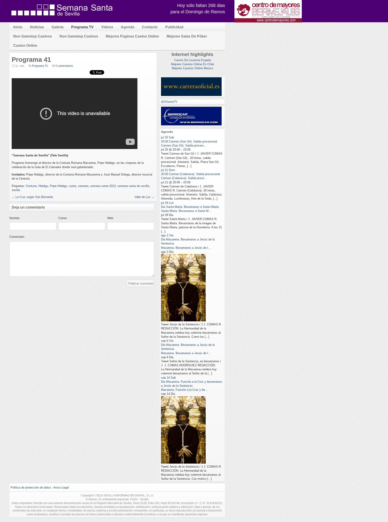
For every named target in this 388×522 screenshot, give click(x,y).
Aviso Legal (61, 487)
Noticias (37, 27)
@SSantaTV (169, 101)
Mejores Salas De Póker (187, 36)
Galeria (58, 27)
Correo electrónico (65, 219)
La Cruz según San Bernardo (32, 197)
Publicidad (174, 27)
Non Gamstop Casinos (32, 36)
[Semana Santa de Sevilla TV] (62, 18)
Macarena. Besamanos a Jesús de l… (186, 247)
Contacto (150, 27)
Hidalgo (43, 186)
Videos (107, 27)
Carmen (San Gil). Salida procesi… (184, 145)
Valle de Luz (144, 197)
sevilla (16, 190)
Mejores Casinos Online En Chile (192, 64)
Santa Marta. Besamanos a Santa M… (186, 211)
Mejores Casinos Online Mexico (192, 68)
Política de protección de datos (31, 487)
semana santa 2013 (103, 186)
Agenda (127, 27)
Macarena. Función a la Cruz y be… (184, 389)
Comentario (16, 236)
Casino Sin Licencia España (192, 60)
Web (110, 218)
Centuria (31, 186)
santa (72, 186)
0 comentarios (64, 65)
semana (83, 186)
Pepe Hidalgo (58, 186)
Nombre (14, 218)
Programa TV (82, 27)
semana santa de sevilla (133, 186)
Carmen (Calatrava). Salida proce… (184, 178)
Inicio (17, 27)
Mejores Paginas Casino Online (132, 36)
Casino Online (25, 45)
